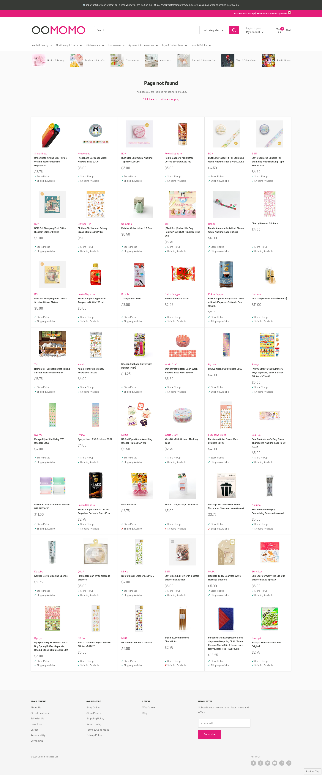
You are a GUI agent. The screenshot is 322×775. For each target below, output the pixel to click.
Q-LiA (81, 571)
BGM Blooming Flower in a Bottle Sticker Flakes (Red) (182, 577)
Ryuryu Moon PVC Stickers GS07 (225, 368)
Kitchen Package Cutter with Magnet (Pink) (136, 365)
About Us (36, 707)
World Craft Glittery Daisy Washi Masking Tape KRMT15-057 (181, 370)
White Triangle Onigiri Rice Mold (181, 504)
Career (34, 729)
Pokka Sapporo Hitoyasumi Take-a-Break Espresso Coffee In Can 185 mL (226, 302)
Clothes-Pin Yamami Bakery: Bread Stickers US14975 (93, 230)
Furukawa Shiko (217, 434)
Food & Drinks (199, 45)
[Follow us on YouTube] (274, 763)
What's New (148, 707)
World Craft (171, 364)
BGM (124, 153)
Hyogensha (84, 153)
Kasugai (256, 638)
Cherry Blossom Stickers (265, 223)
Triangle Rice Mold (131, 298)
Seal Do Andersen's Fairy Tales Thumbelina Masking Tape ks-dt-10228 (269, 443)
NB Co (124, 434)
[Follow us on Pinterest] (267, 763)
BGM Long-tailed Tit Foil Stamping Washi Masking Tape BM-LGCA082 (226, 159)
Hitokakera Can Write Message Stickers (94, 577)
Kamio (81, 364)
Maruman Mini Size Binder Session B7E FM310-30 (52, 506)
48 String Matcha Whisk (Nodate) (269, 298)
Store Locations (40, 713)
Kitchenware (93, 45)
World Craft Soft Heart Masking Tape (181, 441)
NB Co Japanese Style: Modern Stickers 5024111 (94, 644)
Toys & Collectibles (172, 45)
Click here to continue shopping (161, 99)
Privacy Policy (94, 735)
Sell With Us (37, 718)
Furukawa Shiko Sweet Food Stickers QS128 (223, 441)
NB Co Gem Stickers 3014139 (136, 642)
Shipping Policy (95, 718)
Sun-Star (257, 571)
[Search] (234, 30)
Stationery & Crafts (67, 45)
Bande (211, 223)
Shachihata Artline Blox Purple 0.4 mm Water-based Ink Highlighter (50, 161)
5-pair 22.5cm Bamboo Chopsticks (177, 639)
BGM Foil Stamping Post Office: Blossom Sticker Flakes (50, 230)
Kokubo (125, 294)
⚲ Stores (283, 13)
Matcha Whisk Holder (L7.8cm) (137, 228)
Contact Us (37, 740)
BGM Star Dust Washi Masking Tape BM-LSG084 (136, 159)
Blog (144, 713)
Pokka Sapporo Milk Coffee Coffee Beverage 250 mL (179, 159)
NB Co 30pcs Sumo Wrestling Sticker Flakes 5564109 (136, 441)
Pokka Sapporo (173, 153)
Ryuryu (212, 364)
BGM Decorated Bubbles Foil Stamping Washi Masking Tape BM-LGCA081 (268, 161)
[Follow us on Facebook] (253, 763)
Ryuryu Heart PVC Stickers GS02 (95, 439)
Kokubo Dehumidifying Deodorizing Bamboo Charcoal (268, 511)
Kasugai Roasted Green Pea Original (266, 644)
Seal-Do (256, 434)
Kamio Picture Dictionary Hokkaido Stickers (91, 370)
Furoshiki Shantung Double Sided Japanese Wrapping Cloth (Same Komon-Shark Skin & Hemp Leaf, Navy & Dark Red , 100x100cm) (225, 643)
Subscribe (210, 734)
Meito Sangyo (172, 294)
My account (253, 32)
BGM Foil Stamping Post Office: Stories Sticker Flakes (50, 300)
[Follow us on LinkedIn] (288, 763)
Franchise (36, 724)
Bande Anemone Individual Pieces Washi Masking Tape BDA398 (226, 230)
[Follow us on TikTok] (281, 763)
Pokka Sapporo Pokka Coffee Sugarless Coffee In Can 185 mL (94, 511)
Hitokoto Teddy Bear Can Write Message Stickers (224, 577)
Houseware (114, 45)
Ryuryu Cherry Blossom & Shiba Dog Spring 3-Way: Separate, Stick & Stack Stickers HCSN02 (51, 646)
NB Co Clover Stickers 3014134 (137, 575)
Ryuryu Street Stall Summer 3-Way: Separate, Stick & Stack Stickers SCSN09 (268, 372)
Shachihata (40, 153)
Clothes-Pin (84, 223)
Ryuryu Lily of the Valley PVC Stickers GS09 (49, 441)
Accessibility (38, 735)
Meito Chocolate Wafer (177, 298)
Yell (166, 223)
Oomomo (126, 223)
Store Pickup (93, 713)
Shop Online (93, 707)
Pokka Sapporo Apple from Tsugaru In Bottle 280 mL (92, 300)
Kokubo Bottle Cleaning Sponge (51, 575)
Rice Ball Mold (128, 504)
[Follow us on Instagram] (260, 763)
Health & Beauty (39, 45)
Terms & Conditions (97, 729)
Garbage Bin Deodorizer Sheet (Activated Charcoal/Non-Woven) (226, 506)
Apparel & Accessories (141, 45)
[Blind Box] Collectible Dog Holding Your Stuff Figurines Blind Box (182, 232)
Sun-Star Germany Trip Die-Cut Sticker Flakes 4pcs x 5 (268, 577)
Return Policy (94, 724)
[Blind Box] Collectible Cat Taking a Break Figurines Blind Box (52, 370)
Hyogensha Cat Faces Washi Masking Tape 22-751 (92, 159)
